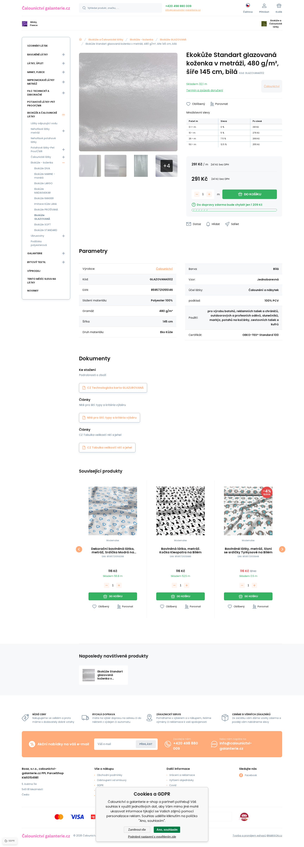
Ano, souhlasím (167, 829)
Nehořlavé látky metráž (40, 130)
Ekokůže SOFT (42, 224)
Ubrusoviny (37, 236)
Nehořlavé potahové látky (43, 140)
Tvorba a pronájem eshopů (249, 835)
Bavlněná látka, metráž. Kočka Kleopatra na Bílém (180, 550)
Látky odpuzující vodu (44, 123)
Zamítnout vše (137, 829)
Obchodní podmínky (109, 775)
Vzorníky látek (37, 46)
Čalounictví (272, 86)
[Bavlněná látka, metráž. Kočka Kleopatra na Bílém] (180, 511)
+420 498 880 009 (178, 6)
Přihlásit (145, 744)
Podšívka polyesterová (39, 243)
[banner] (46, 8)
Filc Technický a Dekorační (38, 92)
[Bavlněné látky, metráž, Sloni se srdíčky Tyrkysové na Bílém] (248, 511)
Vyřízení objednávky (181, 780)
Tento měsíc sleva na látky (41, 280)
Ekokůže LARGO (43, 183)
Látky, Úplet (35, 63)
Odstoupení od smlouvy (111, 780)
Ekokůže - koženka (141, 39)
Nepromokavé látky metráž (40, 82)
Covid (172, 785)
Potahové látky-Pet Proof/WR (41, 103)
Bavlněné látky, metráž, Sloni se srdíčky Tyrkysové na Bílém (248, 550)
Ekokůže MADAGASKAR (42, 190)
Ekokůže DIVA (42, 168)
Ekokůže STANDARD (45, 230)
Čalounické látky (41, 157)
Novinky (32, 290)
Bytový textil (36, 262)
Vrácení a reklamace (182, 775)
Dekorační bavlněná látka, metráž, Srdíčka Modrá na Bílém (112, 550)
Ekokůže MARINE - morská (44, 175)
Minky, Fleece (36, 72)
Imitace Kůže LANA (45, 204)
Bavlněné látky (37, 54)
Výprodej (33, 271)
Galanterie (34, 253)
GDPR (100, 785)
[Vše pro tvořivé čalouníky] (80, 39)
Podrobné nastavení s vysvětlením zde (152, 836)
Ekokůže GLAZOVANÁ (173, 39)
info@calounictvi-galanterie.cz (183, 10)
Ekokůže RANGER (44, 198)
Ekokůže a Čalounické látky (105, 39)
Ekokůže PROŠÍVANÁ (46, 209)
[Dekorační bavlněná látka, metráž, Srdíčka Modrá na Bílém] (112, 511)
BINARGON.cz (274, 835)
